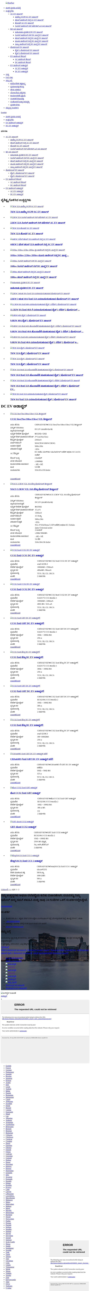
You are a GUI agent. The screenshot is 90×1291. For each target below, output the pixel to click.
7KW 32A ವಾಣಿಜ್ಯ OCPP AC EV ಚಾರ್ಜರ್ (29, 212)
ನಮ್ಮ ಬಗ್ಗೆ (9, 81)
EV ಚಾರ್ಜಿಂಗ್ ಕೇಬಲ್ (18, 56)
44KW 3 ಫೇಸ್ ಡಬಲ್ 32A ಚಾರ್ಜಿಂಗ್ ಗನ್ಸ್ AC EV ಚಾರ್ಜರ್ (36, 244)
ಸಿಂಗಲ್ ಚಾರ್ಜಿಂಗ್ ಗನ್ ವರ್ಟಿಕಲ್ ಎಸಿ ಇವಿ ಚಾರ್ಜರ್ (33, 26)
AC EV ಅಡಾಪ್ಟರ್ (21, 68)
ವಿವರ (18, 479)
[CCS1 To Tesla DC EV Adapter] (25, 652)
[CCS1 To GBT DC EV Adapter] (25, 618)
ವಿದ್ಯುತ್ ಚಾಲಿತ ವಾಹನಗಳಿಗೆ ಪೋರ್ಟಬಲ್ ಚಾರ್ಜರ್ (50, 953)
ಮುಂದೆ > (6, 890)
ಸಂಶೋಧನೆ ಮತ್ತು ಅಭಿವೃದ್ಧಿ (19, 102)
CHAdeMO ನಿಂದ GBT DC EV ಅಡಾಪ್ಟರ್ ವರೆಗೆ (31, 759)
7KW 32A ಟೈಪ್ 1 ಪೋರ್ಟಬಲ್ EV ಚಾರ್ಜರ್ (29, 364)
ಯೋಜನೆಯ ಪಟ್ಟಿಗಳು (18, 93)
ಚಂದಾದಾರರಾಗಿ (6, 906)
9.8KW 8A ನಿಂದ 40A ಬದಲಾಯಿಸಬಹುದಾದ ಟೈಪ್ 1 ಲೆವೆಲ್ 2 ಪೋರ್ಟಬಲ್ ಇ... (44, 342)
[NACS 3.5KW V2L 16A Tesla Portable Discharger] (31, 484)
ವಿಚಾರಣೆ (13, 479)
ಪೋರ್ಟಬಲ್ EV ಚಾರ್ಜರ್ (19, 47)
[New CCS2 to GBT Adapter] (23, 788)
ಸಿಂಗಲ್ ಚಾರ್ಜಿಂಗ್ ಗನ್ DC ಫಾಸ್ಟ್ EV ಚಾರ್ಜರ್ (31, 35)
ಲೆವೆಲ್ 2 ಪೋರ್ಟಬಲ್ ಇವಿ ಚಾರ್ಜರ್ (13, 950)
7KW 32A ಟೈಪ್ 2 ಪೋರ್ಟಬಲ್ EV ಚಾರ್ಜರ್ (29, 353)
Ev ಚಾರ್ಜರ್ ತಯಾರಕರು (14, 958)
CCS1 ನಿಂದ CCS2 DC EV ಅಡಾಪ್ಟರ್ (27, 589)
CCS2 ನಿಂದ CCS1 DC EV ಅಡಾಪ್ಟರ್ (27, 555)
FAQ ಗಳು (9, 77)
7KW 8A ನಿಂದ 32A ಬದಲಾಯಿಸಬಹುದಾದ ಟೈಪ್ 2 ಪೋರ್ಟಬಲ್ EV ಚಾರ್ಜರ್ (43, 399)
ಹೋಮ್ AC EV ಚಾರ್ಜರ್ (24, 23)
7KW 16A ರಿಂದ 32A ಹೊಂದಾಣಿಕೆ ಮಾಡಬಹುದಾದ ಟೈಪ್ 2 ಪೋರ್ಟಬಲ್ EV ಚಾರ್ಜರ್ (46, 375)
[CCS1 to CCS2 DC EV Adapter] (25, 584)
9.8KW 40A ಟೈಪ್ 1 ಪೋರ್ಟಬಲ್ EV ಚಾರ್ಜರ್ (30, 320)
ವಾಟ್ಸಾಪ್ (4, 996)
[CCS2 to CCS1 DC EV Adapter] (25, 550)
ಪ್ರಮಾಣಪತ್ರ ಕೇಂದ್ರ (17, 87)
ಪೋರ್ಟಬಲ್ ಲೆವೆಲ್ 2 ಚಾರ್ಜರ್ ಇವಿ (63, 950)
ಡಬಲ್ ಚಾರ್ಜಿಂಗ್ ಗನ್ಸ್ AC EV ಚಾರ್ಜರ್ (29, 20)
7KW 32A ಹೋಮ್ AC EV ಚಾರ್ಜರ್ (26, 233)
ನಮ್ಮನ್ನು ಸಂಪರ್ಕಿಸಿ (12, 108)
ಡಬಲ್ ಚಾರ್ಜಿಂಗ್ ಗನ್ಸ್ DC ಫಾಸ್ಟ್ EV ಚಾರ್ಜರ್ (31, 38)
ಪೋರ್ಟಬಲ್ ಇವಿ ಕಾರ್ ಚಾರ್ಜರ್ (38, 950)
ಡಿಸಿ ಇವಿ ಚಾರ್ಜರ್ (16, 29)
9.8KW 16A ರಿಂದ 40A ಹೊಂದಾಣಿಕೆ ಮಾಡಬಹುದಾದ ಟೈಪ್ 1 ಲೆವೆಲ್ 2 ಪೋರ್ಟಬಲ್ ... (46, 331)
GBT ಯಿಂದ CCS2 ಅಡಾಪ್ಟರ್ (23, 827)
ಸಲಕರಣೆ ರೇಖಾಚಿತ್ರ (17, 99)
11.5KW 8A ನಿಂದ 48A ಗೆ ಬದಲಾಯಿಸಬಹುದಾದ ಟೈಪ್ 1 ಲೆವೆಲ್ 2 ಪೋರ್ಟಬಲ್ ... (45, 309)
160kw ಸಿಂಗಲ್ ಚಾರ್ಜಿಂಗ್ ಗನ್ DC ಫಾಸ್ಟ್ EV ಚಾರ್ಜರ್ (33, 266)
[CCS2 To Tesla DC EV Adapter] (25, 720)
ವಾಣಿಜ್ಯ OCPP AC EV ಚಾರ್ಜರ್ (26, 17)
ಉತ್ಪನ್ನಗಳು (10, 11)
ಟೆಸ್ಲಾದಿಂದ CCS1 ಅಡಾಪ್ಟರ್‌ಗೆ (16, 988)
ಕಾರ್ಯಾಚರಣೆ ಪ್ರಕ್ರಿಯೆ (18, 96)
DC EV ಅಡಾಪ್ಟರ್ (21, 71)
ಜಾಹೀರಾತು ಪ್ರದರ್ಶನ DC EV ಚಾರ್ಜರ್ (29, 32)
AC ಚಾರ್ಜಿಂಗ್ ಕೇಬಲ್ (23, 59)
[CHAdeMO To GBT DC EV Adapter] (28, 754)
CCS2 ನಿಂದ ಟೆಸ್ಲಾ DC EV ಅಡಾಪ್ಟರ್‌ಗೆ (26, 725)
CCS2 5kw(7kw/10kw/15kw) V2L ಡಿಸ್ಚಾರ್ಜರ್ (31, 419)
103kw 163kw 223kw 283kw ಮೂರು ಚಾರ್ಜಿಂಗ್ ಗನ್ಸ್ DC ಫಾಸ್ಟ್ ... (39, 255)
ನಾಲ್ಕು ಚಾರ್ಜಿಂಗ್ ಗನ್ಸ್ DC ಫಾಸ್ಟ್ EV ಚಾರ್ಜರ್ (31, 44)
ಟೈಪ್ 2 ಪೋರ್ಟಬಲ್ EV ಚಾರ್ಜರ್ (27, 53)
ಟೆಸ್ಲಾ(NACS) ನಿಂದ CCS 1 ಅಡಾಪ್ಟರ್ (26, 861)
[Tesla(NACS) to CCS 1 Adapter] (24, 856)
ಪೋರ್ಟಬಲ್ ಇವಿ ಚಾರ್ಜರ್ (22, 953)
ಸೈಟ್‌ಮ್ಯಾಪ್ (5, 947)
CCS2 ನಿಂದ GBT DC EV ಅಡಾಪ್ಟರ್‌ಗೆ (27, 691)
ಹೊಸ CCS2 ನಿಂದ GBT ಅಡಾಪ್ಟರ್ (25, 793)
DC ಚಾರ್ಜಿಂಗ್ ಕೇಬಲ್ (23, 62)
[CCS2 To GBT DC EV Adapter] (25, 686)
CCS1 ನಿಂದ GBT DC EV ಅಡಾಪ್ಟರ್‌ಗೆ (27, 623)
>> (10, 890)
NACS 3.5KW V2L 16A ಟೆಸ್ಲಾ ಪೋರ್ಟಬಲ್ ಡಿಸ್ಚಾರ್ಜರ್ (34, 489)
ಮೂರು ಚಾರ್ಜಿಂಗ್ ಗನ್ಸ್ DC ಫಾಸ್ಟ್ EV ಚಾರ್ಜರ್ (31, 41)
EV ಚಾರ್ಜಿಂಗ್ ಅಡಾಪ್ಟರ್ (19, 65)
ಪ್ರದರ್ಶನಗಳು (15, 105)
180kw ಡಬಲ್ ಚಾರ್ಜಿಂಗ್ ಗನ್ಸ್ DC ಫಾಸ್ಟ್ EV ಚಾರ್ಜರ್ (33, 277)
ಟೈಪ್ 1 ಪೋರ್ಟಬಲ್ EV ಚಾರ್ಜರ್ (27, 50)
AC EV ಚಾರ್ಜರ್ (16, 14)
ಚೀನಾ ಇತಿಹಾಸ (15, 90)
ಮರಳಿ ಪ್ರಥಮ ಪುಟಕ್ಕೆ (13, 8)
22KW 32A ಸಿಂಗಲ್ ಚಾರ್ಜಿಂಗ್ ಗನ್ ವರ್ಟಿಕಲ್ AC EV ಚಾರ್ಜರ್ (37, 222)
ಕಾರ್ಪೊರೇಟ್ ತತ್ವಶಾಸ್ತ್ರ (18, 84)
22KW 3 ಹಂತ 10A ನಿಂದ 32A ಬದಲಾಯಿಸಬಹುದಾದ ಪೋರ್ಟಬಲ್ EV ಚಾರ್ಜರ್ (44, 299)
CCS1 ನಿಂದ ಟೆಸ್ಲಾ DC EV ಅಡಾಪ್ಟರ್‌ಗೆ (26, 657)
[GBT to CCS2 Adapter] (22, 822)
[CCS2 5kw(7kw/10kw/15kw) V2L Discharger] (28, 414)
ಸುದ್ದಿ (7, 74)
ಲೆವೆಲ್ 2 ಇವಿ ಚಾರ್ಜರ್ (13, 961)
